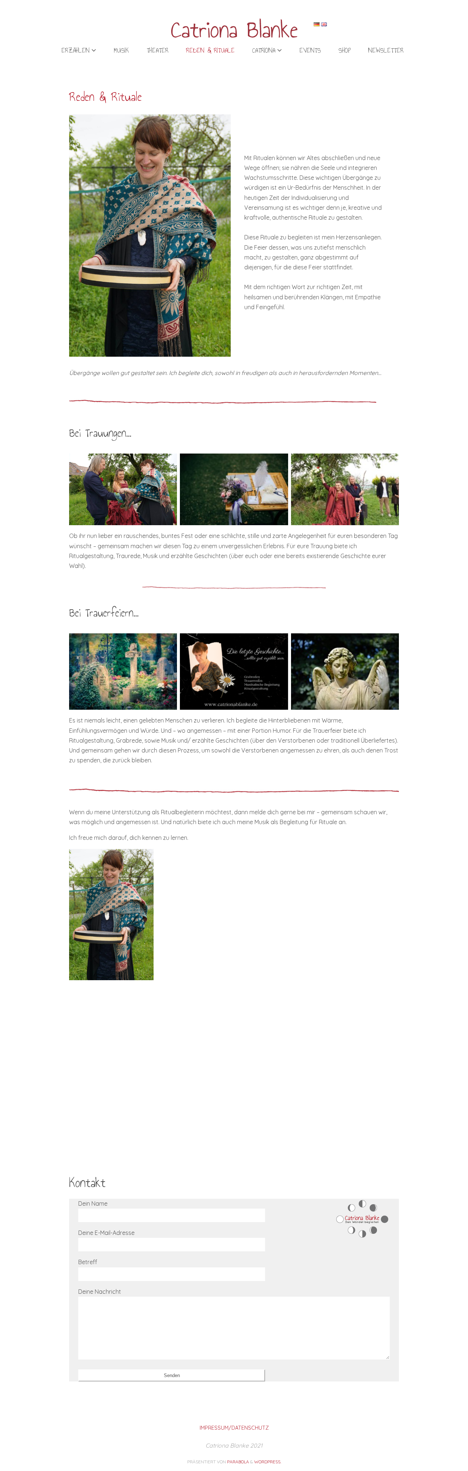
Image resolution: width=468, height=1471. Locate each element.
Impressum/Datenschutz (234, 1428)
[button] (111, 914)
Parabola (238, 1461)
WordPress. (267, 1461)
